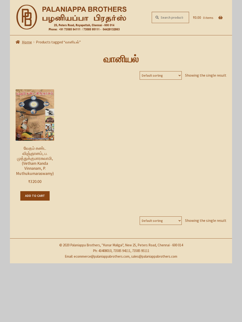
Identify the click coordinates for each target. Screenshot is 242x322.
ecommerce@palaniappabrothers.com (102, 256)
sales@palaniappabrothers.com (154, 256)
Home (27, 42)
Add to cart (35, 196)
